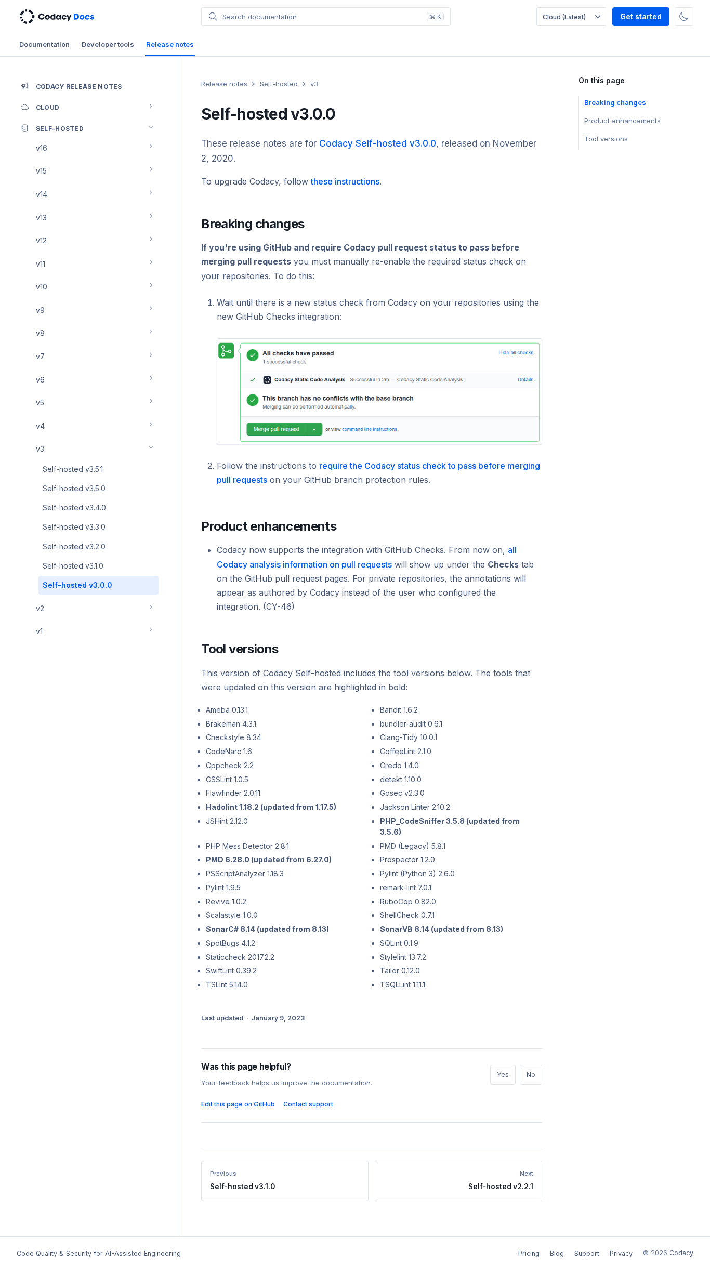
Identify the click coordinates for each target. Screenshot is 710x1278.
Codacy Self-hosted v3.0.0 (377, 143)
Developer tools (108, 44)
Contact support (308, 1104)
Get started (641, 16)
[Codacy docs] (57, 17)
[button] (326, 16)
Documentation (44, 44)
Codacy (681, 1253)
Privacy (621, 1253)
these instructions (345, 181)
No (531, 1074)
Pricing (529, 1253)
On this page (601, 80)
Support (586, 1253)
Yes (503, 1074)
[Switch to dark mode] (684, 16)
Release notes (170, 44)
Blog (557, 1253)
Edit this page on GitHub (238, 1104)
